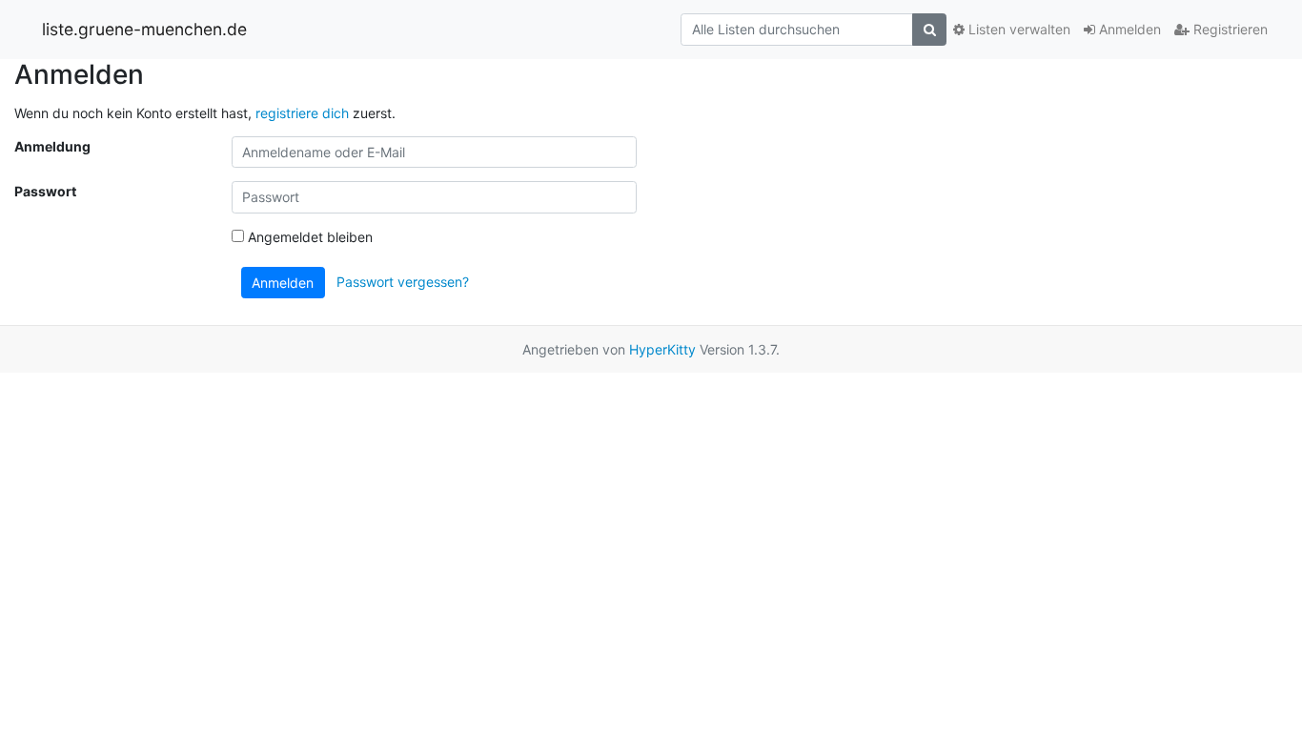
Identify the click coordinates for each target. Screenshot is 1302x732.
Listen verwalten (1017, 29)
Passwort (45, 191)
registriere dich (302, 113)
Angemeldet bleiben (308, 237)
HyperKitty (662, 349)
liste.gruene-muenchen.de (144, 29)
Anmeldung (52, 146)
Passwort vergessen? (402, 281)
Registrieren (1229, 29)
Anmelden (1128, 29)
